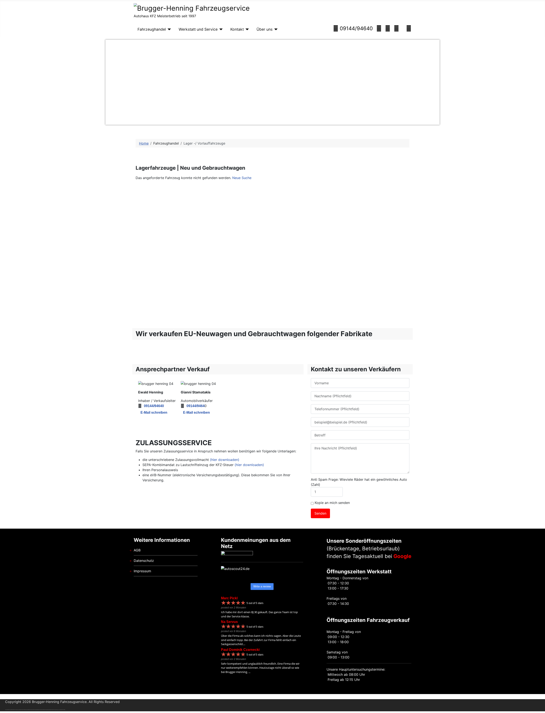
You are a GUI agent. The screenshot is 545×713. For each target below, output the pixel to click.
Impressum (142, 571)
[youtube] (396, 28)
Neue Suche (241, 178)
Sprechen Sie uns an (303, 236)
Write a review (262, 586)
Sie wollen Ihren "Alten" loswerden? (302, 222)
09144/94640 (355, 28)
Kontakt (237, 29)
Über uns (264, 29)
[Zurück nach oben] (540, 708)
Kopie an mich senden (332, 503)
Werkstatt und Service (198, 29)
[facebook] (408, 28)
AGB (137, 550)
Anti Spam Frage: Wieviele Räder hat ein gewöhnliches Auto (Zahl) (359, 482)
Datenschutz (144, 560)
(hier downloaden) (224, 460)
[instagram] (387, 28)
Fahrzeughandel (152, 29)
